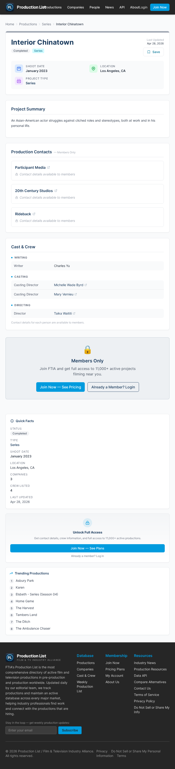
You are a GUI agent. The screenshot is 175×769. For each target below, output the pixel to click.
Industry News (145, 663)
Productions (53, 7)
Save (156, 52)
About (134, 7)
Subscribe (70, 730)
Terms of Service (146, 695)
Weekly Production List (85, 686)
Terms (121, 756)
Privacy (102, 751)
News (109, 7)
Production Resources (150, 669)
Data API (140, 675)
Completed (20, 50)
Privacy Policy (144, 701)
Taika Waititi (63, 313)
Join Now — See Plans (87, 548)
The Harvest (25, 608)
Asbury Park (25, 580)
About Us (112, 682)
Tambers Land (26, 615)
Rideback (23, 214)
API (122, 7)
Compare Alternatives (150, 682)
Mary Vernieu (63, 294)
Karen (20, 587)
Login (143, 7)
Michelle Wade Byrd (68, 285)
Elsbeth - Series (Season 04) (37, 594)
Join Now (160, 7)
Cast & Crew (86, 675)
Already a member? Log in (87, 556)
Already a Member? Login (113, 387)
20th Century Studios (34, 190)
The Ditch (23, 621)
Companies (75, 7)
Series (46, 24)
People (95, 7)
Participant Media (30, 167)
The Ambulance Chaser (33, 628)
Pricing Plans (115, 669)
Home (9, 24)
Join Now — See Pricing (60, 387)
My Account (114, 675)
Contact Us (142, 688)
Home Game (25, 601)
